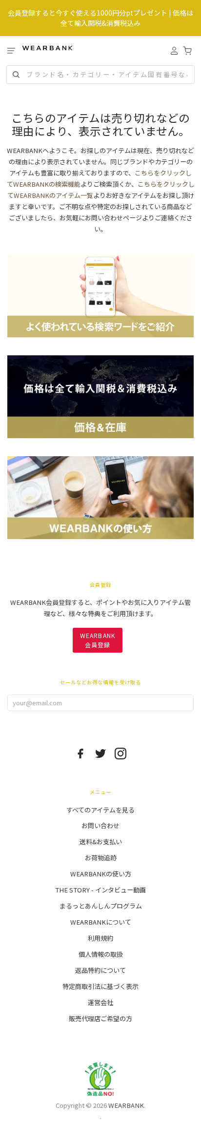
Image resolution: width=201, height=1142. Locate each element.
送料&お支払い (101, 841)
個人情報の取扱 (101, 954)
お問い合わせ (100, 825)
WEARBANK (126, 1105)
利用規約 (100, 938)
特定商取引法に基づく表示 (100, 986)
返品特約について (100, 970)
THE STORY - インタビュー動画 (100, 889)
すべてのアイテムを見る (100, 809)
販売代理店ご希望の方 (100, 1018)
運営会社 (100, 1002)
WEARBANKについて (100, 922)
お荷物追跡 (101, 857)
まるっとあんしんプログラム (101, 905)
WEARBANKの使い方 (100, 873)
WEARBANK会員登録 (98, 639)
